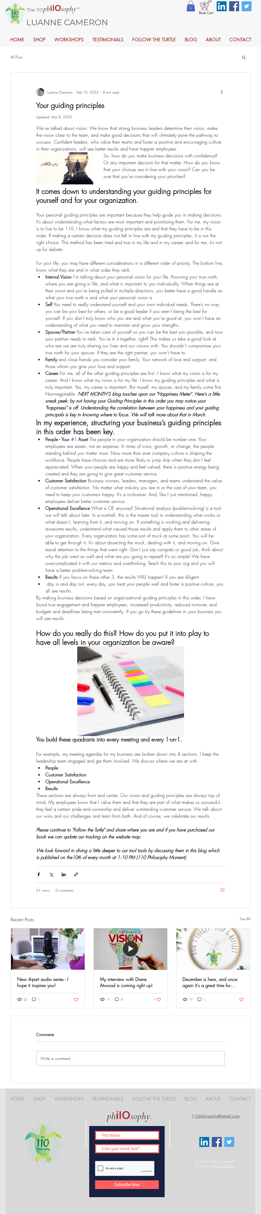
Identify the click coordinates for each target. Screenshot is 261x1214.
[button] (190, 6)
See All (245, 918)
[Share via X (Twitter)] (51, 874)
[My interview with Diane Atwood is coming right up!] (130, 949)
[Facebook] (234, 6)
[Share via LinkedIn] (63, 874)
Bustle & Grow (224, 1166)
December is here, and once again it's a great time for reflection (209, 982)
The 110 (35, 10)
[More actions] (222, 92)
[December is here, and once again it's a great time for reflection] (213, 949)
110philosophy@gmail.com (215, 1116)
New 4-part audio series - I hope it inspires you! (42, 982)
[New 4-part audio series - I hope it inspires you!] (48, 949)
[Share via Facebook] (38, 874)
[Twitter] (247, 6)
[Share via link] (76, 874)
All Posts (16, 57)
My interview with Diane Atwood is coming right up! (126, 982)
